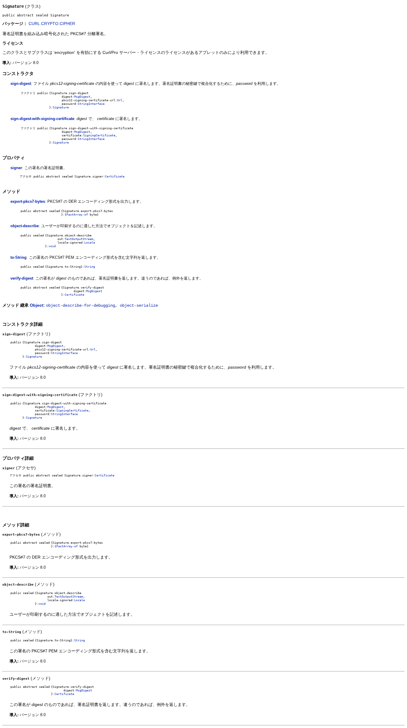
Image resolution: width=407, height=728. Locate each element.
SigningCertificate (99, 135)
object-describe (24, 226)
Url (119, 100)
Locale (89, 242)
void (52, 246)
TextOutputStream (79, 239)
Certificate (115, 176)
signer (16, 168)
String (89, 266)
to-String (18, 257)
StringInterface (91, 103)
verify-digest (21, 278)
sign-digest (20, 83)
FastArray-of (77, 214)
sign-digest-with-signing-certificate (42, 118)
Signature (61, 107)
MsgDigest (82, 96)
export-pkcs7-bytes (27, 201)
